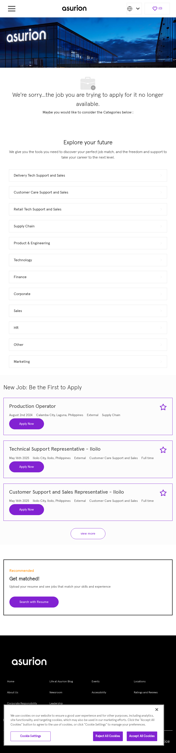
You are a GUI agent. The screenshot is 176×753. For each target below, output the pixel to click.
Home (10, 681)
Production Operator (32, 406)
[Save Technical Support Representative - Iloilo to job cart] (163, 450)
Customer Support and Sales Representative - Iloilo (66, 492)
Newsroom (56, 692)
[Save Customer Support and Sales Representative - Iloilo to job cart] (163, 493)
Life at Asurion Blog (61, 681)
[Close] (157, 710)
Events (95, 681)
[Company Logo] (74, 8)
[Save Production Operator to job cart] (163, 407)
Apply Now (26, 423)
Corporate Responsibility (22, 703)
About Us (12, 692)
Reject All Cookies (108, 736)
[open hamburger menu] (11, 8)
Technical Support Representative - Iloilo (55, 449)
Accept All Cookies (142, 736)
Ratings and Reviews (146, 692)
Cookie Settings (30, 736)
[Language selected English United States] (134, 8)
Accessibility (99, 692)
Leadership (56, 703)
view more (88, 533)
